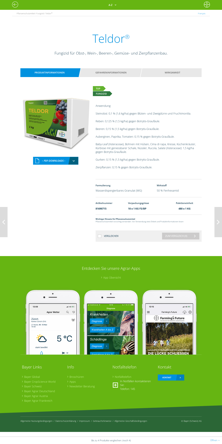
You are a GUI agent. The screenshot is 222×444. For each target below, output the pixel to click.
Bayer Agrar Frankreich (38, 400)
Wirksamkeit (172, 72)
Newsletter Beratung (82, 386)
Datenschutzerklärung (65, 421)
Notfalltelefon (123, 377)
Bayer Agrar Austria (36, 396)
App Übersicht (112, 277)
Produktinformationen (50, 72)
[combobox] (55, 161)
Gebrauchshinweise (102, 421)
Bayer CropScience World (40, 381)
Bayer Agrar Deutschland (39, 391)
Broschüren (76, 377)
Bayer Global (32, 377)
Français (201, 13)
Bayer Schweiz (33, 386)
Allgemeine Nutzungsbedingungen (36, 421)
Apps (72, 381)
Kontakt (166, 377)
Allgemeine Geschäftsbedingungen (130, 421)
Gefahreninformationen (111, 72)
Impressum (84, 421)
